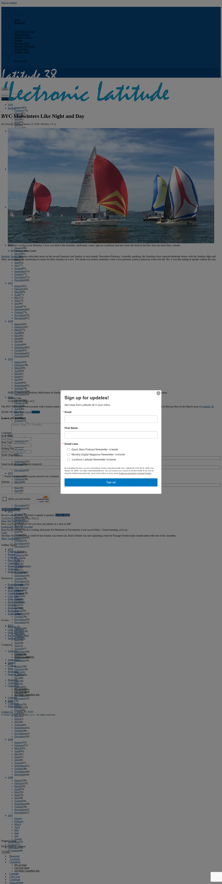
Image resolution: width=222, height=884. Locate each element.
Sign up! (111, 482)
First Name (71, 428)
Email (68, 412)
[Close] (158, 393)
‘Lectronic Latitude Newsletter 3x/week (94, 459)
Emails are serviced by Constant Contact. (135, 473)
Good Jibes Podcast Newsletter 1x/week (95, 449)
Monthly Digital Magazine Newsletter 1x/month (98, 454)
